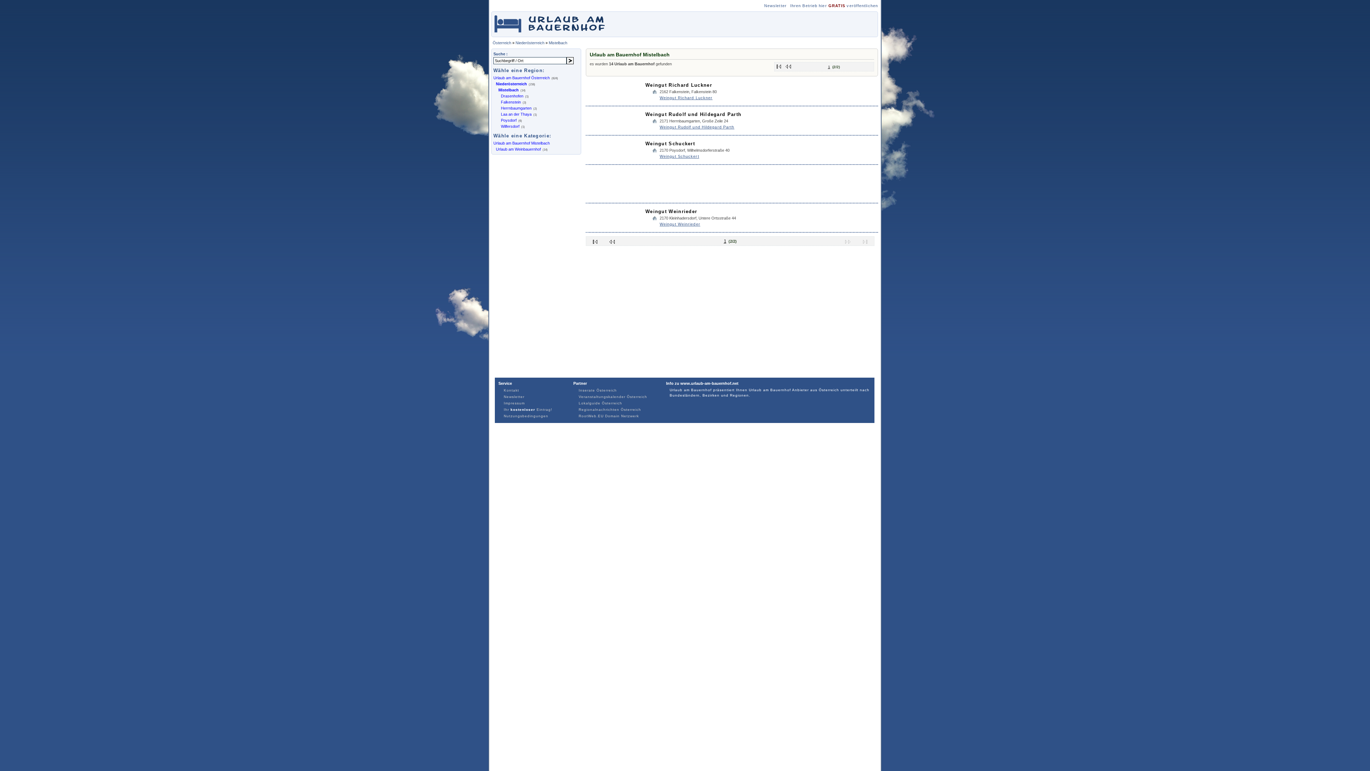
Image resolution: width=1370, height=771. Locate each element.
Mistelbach (558, 43)
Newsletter (775, 6)
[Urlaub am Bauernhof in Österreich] (554, 33)
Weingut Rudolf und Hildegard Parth (693, 114)
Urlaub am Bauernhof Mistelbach (521, 143)
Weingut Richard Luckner (678, 85)
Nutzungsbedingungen (526, 416)
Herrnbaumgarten (516, 108)
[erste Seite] (779, 65)
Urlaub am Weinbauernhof (518, 149)
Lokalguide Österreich (600, 403)
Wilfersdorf (510, 126)
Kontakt (511, 390)
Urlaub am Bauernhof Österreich (521, 78)
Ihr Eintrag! (528, 410)
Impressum (514, 403)
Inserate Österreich (598, 390)
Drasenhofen (512, 96)
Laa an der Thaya (516, 114)
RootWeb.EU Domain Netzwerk (609, 416)
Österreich (502, 43)
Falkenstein (511, 102)
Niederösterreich (530, 43)
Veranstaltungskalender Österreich (613, 397)
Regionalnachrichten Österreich (610, 410)
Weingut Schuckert (670, 143)
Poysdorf (509, 120)
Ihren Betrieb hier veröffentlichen (834, 6)
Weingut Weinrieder (671, 211)
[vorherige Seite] (788, 65)
